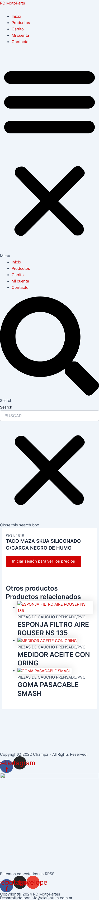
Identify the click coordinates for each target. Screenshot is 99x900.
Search (6, 407)
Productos (21, 22)
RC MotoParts (12, 3)
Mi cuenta (20, 35)
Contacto (20, 41)
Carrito (18, 29)
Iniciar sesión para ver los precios (43, 561)
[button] (49, 155)
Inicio (16, 16)
